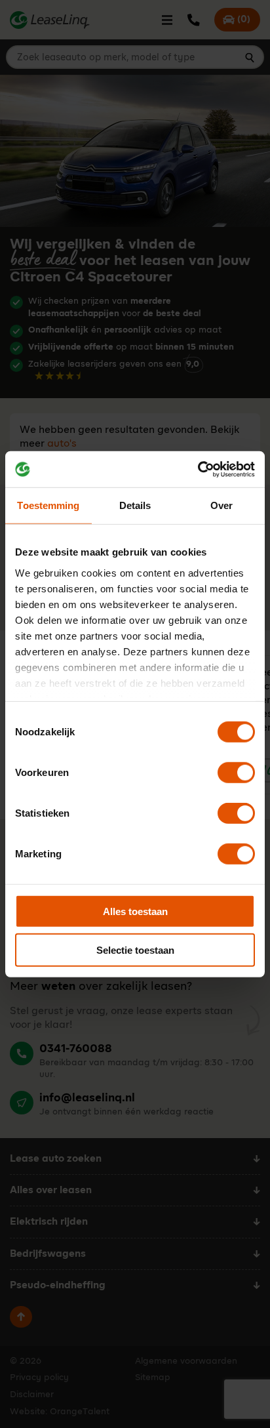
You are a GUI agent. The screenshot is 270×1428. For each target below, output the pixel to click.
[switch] (236, 772)
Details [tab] (135, 505)
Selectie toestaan (135, 950)
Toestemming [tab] (48, 505)
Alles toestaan (135, 911)
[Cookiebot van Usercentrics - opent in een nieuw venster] (197, 469)
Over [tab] (221, 505)
